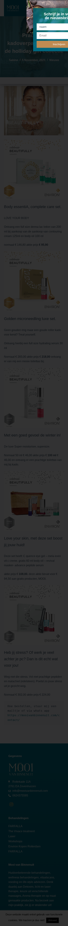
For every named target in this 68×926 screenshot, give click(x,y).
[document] (34, 463)
